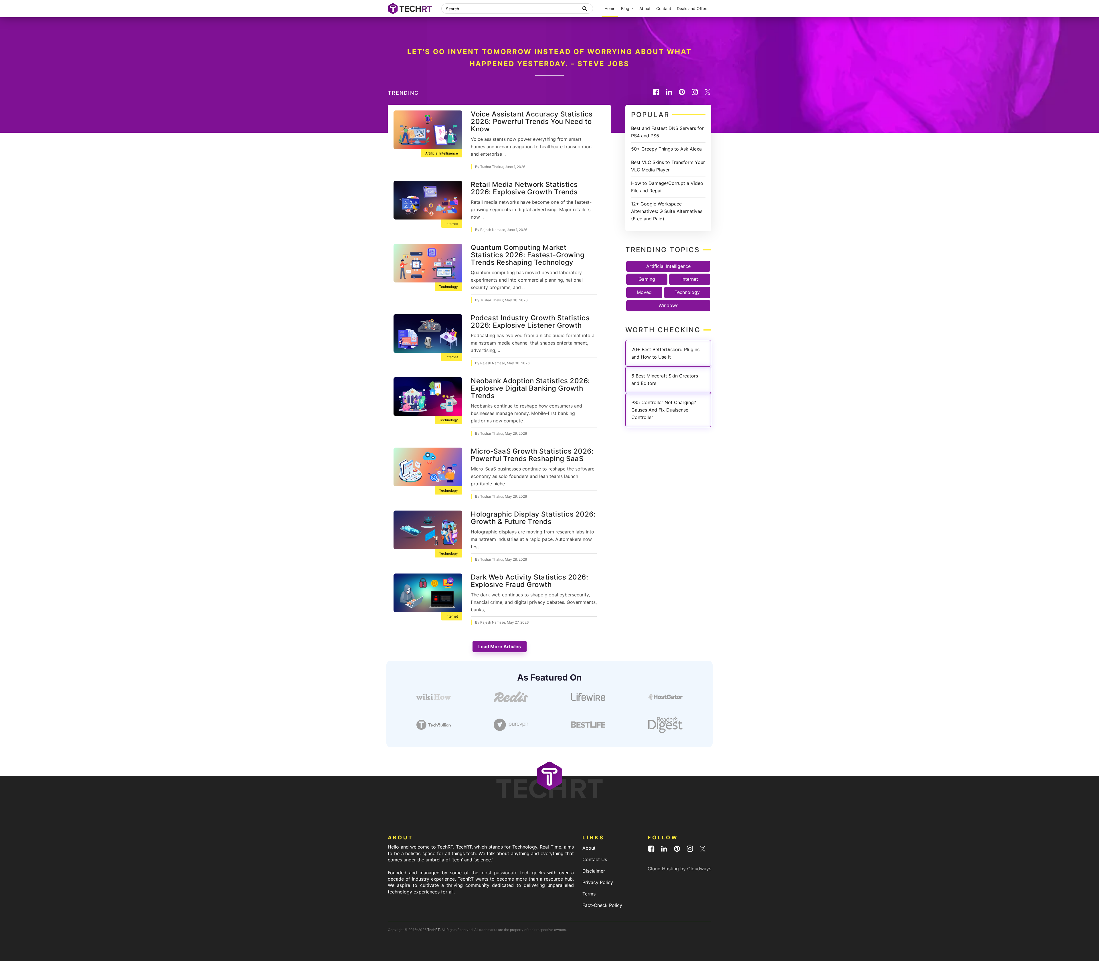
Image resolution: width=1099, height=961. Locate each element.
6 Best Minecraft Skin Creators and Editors (664, 379)
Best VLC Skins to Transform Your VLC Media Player (668, 166)
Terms (589, 894)
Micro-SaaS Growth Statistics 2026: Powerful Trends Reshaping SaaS (532, 455)
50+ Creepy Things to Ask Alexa (666, 149)
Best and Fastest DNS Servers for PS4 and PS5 (667, 132)
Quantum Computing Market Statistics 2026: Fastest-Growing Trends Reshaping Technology (527, 254)
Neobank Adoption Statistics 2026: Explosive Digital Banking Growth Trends (530, 388)
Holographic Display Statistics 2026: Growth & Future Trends (533, 518)
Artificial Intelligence (441, 153)
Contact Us (594, 859)
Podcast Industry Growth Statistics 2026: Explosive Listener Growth (530, 321)
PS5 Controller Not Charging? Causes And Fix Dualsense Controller (663, 410)
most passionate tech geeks (513, 872)
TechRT (433, 930)
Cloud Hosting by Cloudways (679, 868)
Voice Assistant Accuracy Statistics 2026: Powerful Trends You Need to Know (532, 121)
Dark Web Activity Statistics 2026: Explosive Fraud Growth (529, 581)
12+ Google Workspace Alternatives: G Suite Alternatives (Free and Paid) (666, 211)
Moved (644, 292)
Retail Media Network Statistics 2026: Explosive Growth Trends (524, 188)
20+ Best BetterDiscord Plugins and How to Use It (665, 353)
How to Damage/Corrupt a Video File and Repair (667, 186)
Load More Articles (499, 646)
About (589, 848)
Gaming (647, 279)
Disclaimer (593, 871)
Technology (448, 286)
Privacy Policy (597, 882)
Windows (668, 305)
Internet (452, 224)
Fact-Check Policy (602, 905)
